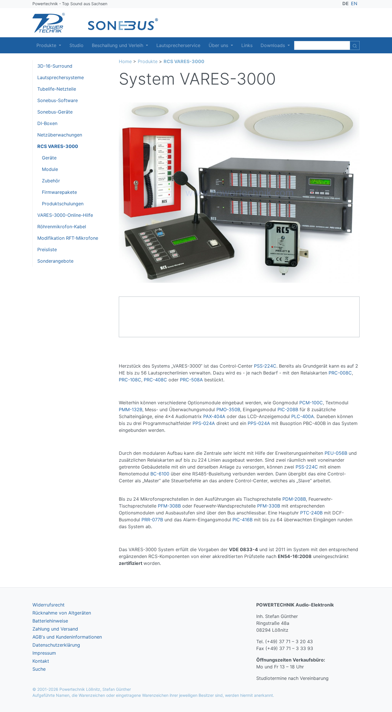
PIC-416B (242, 519)
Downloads (273, 45)
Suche (39, 669)
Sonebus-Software (57, 100)
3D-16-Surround (54, 66)
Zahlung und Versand (55, 629)
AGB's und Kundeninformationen (67, 637)
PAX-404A (214, 416)
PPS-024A (204, 423)
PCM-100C (311, 402)
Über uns (219, 45)
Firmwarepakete (59, 192)
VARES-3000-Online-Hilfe (65, 215)
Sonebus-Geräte (55, 112)
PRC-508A (191, 380)
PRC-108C (130, 380)
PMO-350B (228, 409)
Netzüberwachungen (59, 135)
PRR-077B (152, 519)
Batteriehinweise (50, 621)
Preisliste (47, 249)
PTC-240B (311, 513)
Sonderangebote (55, 261)
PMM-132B (130, 409)
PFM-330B (268, 506)
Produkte (47, 45)
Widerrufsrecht (48, 605)
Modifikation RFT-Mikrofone (67, 238)
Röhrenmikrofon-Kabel (61, 226)
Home (125, 61)
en (354, 3)
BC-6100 (159, 474)
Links (247, 45)
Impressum (44, 653)
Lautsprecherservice (178, 45)
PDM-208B (294, 499)
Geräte (49, 158)
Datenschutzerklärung (56, 645)
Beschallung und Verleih (118, 45)
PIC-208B (287, 409)
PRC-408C (155, 380)
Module (50, 169)
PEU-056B (336, 453)
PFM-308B (169, 506)
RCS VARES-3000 (57, 146)
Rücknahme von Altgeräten (61, 613)
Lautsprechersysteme (60, 77)
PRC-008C (340, 373)
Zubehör (51, 181)
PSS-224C (265, 366)
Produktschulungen (63, 203)
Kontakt (40, 661)
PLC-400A (302, 416)
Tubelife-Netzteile (56, 89)
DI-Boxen (47, 123)
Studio (76, 45)
